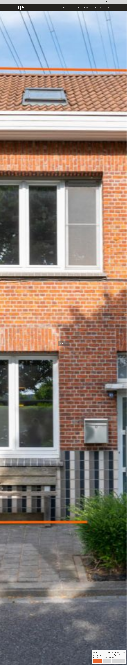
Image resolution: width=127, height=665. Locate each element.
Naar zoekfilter (105, 2)
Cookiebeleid (98, 654)
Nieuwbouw (87, 7)
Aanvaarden (98, 661)
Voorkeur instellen (118, 661)
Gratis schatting (98, 7)
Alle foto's (63, 343)
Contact (108, 7)
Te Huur (79, 7)
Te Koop (71, 7)
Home (64, 7)
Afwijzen (107, 661)
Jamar (20, 7)
